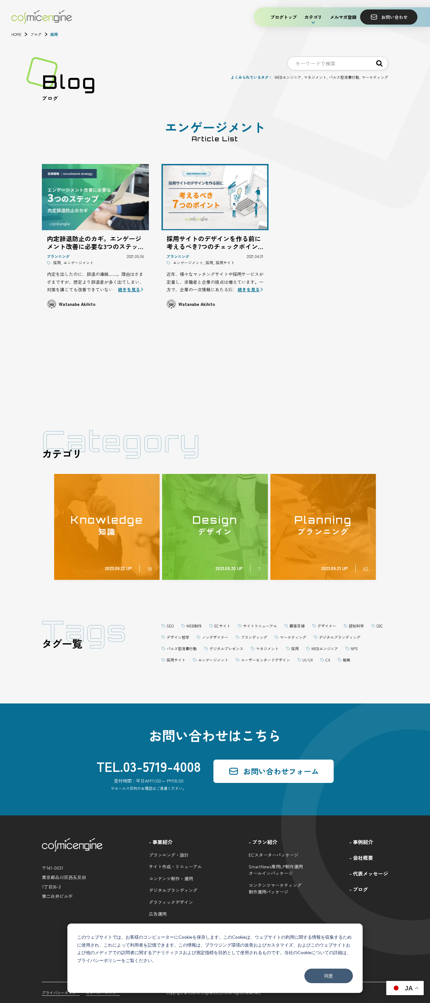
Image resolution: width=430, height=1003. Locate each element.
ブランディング (254, 637)
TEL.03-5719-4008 (149, 766)
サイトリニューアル (260, 625)
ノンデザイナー (215, 637)
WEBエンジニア (287, 77)
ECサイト (222, 625)
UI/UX (308, 659)
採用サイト (176, 659)
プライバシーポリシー (99, 960)
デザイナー (326, 625)
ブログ (36, 34)
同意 (328, 975)
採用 (295, 648)
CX (327, 659)
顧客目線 (297, 625)
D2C (379, 625)
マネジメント (315, 77)
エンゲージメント (213, 659)
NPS (354, 648)
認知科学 (356, 625)
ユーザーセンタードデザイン (265, 659)
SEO (170, 625)
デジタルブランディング (339, 637)
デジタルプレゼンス (226, 648)
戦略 (346, 659)
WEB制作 (194, 625)
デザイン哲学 (178, 637)
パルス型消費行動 (344, 77)
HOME (16, 34)
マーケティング (375, 77)
